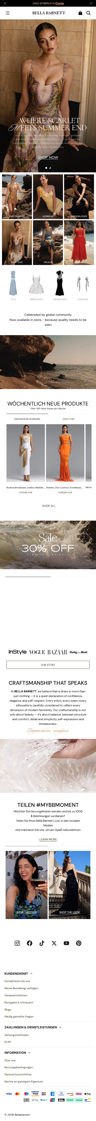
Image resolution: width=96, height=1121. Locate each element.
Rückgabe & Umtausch (18, 1002)
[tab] (46, 168)
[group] (26, 458)
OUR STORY (48, 665)
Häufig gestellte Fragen (18, 1016)
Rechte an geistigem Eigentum (23, 1081)
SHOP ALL (49, 506)
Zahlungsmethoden (16, 1035)
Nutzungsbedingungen (18, 1067)
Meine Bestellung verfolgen (21, 988)
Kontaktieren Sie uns (17, 981)
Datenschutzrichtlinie (17, 1074)
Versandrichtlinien (15, 995)
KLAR (7, 1042)
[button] (7, 13)
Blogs (7, 1009)
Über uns (10, 1060)
